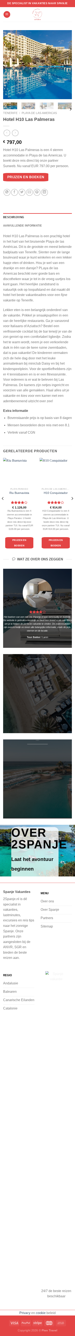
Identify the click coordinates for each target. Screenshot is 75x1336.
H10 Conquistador (56, 492)
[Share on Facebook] (14, 192)
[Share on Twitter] (22, 192)
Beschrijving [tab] (13, 217)
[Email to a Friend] (29, 192)
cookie (41, 1313)
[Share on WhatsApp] (7, 192)
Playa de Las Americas (39, 113)
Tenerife (10, 113)
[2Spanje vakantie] (37, 14)
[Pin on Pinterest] (37, 192)
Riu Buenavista (19, 492)
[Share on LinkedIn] (44, 192)
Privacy (24, 1313)
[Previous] (10, 65)
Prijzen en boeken (25, 177)
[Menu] (7, 14)
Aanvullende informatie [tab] (22, 225)
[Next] (65, 65)
